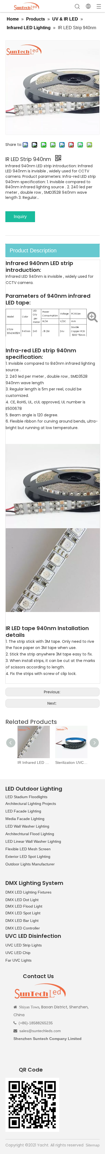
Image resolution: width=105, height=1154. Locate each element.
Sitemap (93, 1145)
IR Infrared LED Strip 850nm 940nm (34, 762)
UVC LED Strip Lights (23, 945)
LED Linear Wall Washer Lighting (33, 841)
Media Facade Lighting (24, 819)
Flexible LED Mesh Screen (28, 849)
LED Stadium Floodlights (26, 797)
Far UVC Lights (18, 960)
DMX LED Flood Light (23, 906)
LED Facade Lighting (23, 811)
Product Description (33, 250)
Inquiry (20, 216)
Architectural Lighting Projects (30, 803)
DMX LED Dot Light (21, 900)
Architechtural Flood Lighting (29, 834)
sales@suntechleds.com (40, 1031)
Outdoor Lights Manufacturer (30, 864)
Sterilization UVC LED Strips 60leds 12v (71, 762)
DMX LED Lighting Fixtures (28, 892)
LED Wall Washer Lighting (27, 826)
